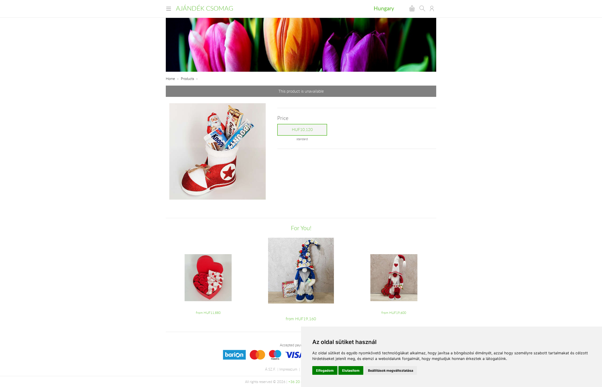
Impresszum (288, 369)
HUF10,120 (302, 129)
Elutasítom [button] (351, 370)
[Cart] (412, 8)
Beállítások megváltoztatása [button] (390, 370)
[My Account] (432, 8)
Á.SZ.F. (270, 369)
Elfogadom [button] (325, 370)
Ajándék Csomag (204, 8)
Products (187, 78)
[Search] (422, 8)
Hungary (384, 8)
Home (170, 78)
